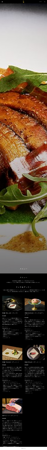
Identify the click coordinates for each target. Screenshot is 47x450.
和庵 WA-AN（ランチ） (10, 313)
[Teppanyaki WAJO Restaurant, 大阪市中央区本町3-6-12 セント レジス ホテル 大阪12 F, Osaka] (23, 1)
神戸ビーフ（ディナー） (10, 415)
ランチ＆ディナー (23, 287)
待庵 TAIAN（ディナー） (11, 362)
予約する (23, 448)
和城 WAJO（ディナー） (33, 362)
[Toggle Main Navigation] (2, 2)
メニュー (23, 269)
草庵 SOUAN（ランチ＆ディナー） (34, 314)
